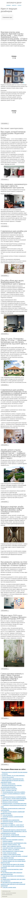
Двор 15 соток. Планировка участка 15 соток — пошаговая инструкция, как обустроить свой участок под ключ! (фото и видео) (14, 342)
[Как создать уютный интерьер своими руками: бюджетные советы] (14, 172)
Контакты (3, 892)
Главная (8, 5)
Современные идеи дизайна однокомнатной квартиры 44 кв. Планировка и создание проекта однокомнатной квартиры (14, 392)
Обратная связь (4, 896)
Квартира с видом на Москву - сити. (11, 844)
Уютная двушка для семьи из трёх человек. (13, 864)
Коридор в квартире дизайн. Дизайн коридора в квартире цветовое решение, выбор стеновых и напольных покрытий (12, 509)
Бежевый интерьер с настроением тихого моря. (14, 803)
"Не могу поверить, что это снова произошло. (13, 775)
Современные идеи (7, 17)
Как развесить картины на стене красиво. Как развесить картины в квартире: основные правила (14, 563)
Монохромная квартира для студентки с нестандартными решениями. (11, 786)
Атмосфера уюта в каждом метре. (11, 820)
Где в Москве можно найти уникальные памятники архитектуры (11, 873)
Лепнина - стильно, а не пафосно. (10, 849)
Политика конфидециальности (7, 894)
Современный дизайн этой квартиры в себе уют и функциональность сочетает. (14, 832)
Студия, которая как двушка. (9, 853)
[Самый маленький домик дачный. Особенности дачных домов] (14, 755)
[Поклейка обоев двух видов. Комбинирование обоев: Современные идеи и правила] (14, 323)
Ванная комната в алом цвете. (9, 788)
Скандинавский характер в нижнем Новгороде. (14, 830)
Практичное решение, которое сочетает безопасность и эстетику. (11, 822)
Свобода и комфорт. (7, 841)
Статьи (19, 5)
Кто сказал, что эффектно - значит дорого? (13, 825)
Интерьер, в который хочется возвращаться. (13, 859)
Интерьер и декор (14, 2)
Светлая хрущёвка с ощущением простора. (13, 779)
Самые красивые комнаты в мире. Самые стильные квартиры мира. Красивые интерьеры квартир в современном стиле (12, 677)
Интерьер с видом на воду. (8, 783)
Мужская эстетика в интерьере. (10, 802)
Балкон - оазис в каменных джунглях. (11, 846)
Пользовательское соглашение (11, 892)
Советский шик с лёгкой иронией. (10, 834)
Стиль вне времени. (7, 815)
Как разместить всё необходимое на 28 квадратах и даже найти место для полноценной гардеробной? (13, 884)
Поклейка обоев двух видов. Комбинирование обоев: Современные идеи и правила (13, 282)
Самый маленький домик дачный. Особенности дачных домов (13, 724)
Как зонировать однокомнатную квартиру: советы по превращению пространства (14, 186)
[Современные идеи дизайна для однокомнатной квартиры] (14, 269)
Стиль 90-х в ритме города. (9, 887)
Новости (14, 5)
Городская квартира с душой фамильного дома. (14, 843)
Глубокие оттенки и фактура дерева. (11, 854)
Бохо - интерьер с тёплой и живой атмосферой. (14, 798)
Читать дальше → (4, 123)
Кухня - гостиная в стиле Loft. (9, 790)
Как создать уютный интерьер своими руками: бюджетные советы (13, 133)
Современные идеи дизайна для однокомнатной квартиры (14, 231)
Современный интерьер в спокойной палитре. (14, 797)
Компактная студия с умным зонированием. (13, 800)
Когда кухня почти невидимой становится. (13, 839)
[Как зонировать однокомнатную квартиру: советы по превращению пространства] (14, 201)
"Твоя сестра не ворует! (8, 777)
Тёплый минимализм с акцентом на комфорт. (13, 792)
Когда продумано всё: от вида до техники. (12, 851)
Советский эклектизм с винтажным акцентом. (13, 848)
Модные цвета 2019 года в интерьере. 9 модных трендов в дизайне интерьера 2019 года (13, 617)
